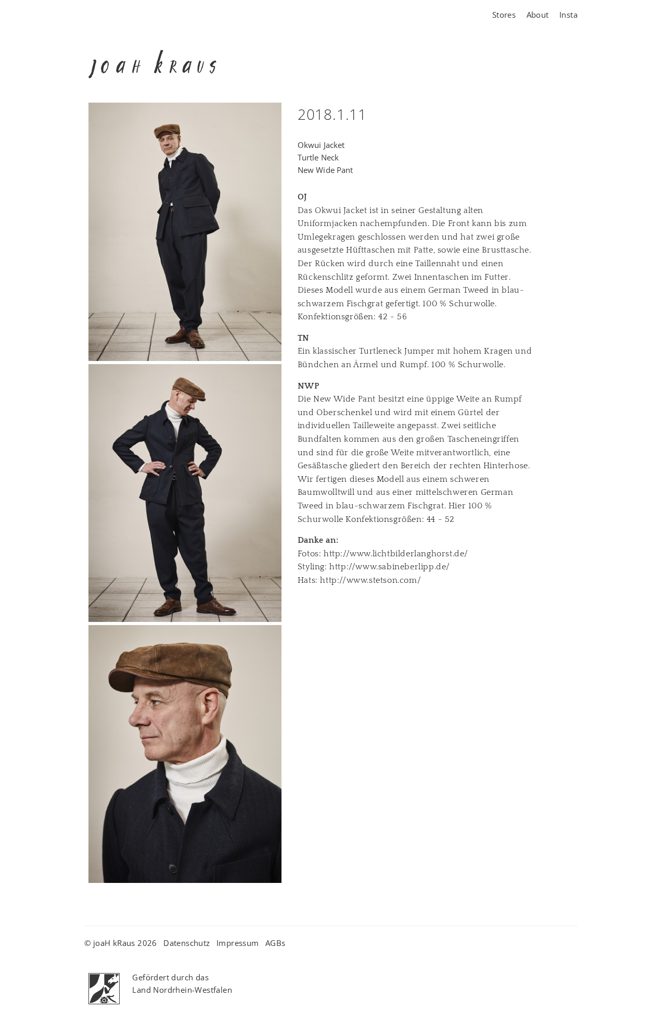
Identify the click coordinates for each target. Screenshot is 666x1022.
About (538, 14)
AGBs (275, 943)
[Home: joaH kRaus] (152, 96)
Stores (504, 14)
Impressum (237, 943)
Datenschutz (186, 943)
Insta (568, 14)
